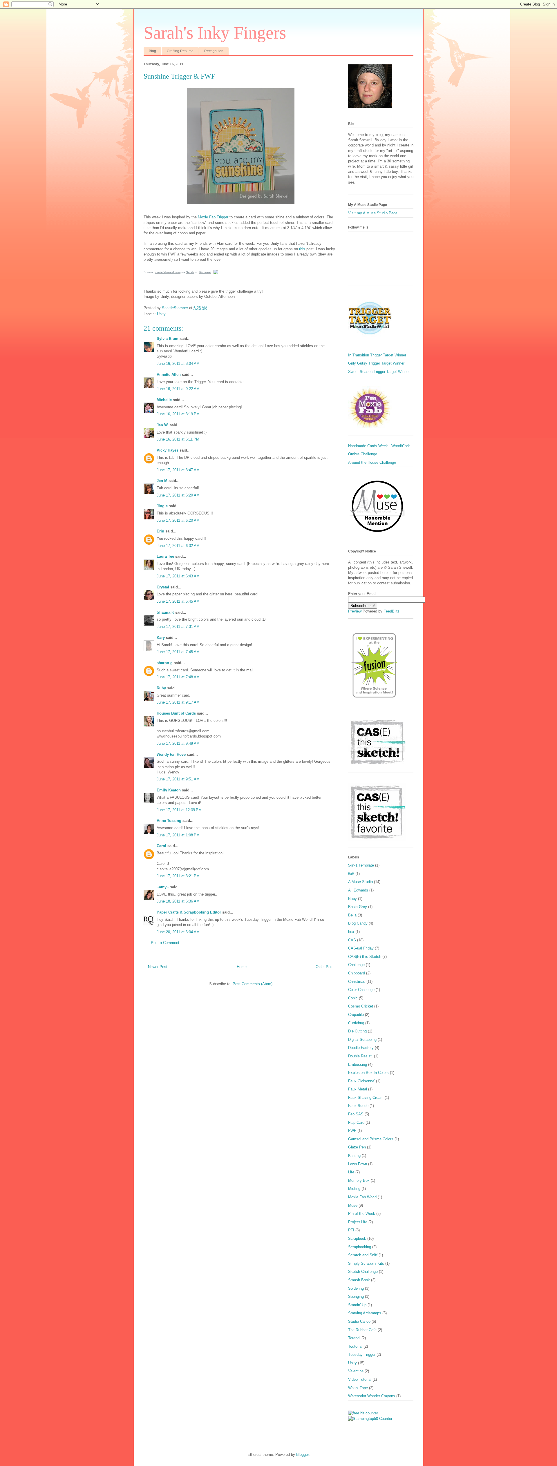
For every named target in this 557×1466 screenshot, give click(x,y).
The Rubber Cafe (362, 1330)
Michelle (164, 400)
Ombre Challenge (362, 454)
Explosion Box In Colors (368, 1072)
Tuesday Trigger (361, 1354)
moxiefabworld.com (167, 272)
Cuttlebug (356, 1023)
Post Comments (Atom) (252, 984)
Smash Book (359, 1280)
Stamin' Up (357, 1305)
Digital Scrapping (362, 1039)
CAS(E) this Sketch (364, 956)
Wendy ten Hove (171, 754)
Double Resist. (360, 1056)
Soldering (356, 1288)
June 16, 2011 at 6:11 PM (178, 439)
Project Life (357, 1222)
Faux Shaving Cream (366, 1097)
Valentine (356, 1371)
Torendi (354, 1338)
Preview (354, 611)
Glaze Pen (357, 1147)
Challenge (356, 965)
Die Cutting (357, 1031)
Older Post (325, 967)
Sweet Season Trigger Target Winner (379, 371)
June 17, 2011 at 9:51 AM (178, 779)
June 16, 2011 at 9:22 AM (178, 389)
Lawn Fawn (357, 1164)
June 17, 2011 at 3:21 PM (178, 876)
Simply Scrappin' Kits (366, 1263)
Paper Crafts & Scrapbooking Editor (189, 912)
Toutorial (355, 1346)
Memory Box (359, 1180)
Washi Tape (358, 1388)
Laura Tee (165, 556)
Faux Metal (357, 1089)
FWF (352, 1130)
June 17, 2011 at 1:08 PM (178, 835)
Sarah (190, 272)
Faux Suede (358, 1105)
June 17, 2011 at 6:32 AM (178, 545)
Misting (354, 1188)
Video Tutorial (359, 1379)
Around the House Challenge (372, 462)
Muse (352, 1205)
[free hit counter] (363, 1413)
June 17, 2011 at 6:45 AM (178, 601)
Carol (161, 846)
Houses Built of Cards (176, 713)
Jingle (162, 506)
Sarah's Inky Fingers (215, 32)
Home (242, 967)
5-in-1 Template (361, 865)
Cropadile (356, 1014)
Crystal (163, 587)
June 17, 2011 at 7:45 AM (178, 652)
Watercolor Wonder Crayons (371, 1396)
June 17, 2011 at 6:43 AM (178, 576)
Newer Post (157, 967)
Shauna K (165, 612)
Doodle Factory (361, 1047)
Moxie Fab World (362, 1197)
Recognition (213, 51)
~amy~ (163, 887)
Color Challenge (361, 989)
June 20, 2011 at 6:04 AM (178, 932)
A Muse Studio (360, 882)
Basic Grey (357, 907)
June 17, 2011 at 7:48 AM (178, 677)
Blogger (302, 1454)
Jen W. (163, 425)
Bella (352, 915)
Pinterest (205, 272)
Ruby (161, 688)
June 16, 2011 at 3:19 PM (178, 414)
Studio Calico (359, 1321)
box (351, 931)
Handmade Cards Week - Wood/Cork (379, 446)
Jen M (162, 481)
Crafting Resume (180, 51)
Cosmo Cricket (360, 1006)
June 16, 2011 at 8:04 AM (178, 363)
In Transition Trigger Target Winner (377, 355)
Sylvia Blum (167, 338)
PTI (351, 1230)
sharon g (165, 663)
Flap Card (356, 1122)
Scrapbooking (359, 1247)
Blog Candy (358, 923)
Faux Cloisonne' (361, 1081)
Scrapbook (357, 1238)
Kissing (354, 1155)
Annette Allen (169, 374)
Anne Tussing (169, 820)
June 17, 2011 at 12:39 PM (179, 810)
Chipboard (356, 973)
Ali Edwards (358, 890)
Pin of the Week (361, 1213)
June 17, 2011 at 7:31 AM (178, 626)
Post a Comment (165, 943)
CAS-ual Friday (361, 948)
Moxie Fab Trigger (213, 217)
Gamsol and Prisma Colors (370, 1139)
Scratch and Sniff (362, 1255)
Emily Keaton (169, 790)
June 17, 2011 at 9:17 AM (178, 702)
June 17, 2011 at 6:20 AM (178, 495)
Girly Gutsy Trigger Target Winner (376, 363)
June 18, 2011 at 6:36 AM (178, 901)
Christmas (356, 981)
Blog (152, 51)
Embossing (357, 1064)
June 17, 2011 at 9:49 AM (178, 743)
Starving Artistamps (364, 1313)
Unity (161, 314)
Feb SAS (356, 1114)
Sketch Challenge (363, 1271)
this (302, 249)
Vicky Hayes (167, 450)
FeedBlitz (391, 611)
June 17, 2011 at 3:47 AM (178, 470)
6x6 (351, 873)
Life (351, 1172)
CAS (352, 940)
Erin (160, 531)
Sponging (356, 1296)
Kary (161, 637)
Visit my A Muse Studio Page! (373, 213)
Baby (352, 898)
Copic (353, 998)
